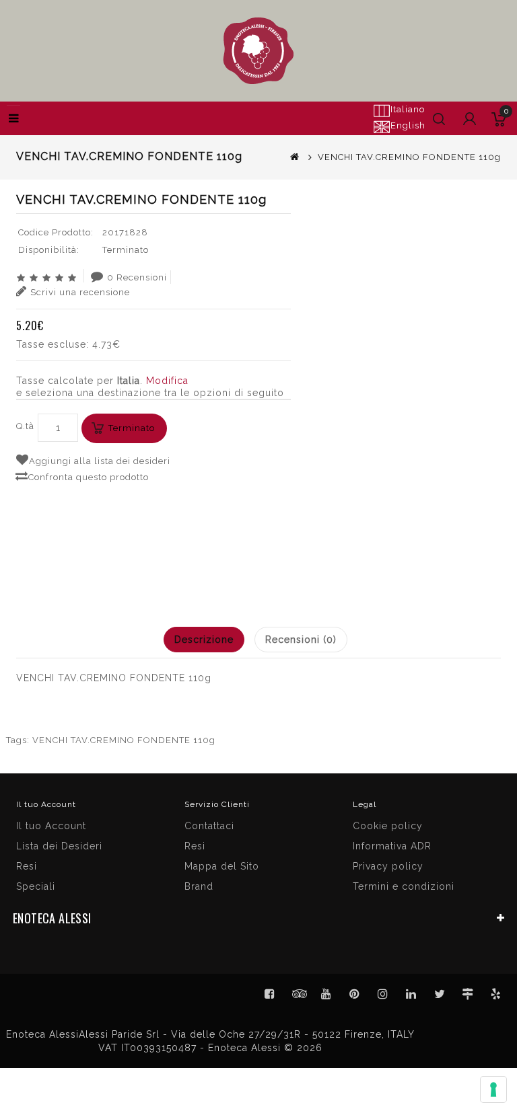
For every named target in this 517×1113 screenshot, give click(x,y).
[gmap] (468, 994)
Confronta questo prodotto (88, 477)
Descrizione (204, 639)
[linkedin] (411, 994)
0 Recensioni (137, 277)
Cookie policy (388, 825)
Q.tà (25, 426)
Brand (198, 886)
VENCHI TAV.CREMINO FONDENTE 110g (123, 740)
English (407, 125)
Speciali (35, 886)
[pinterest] (355, 994)
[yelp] (496, 994)
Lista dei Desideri (59, 846)
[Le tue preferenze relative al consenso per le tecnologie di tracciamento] (493, 1089)
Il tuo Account (51, 825)
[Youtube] (326, 994)
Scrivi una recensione (80, 292)
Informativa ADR (392, 846)
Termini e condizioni (403, 886)
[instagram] (383, 994)
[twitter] (439, 994)
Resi (194, 846)
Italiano (407, 109)
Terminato (131, 428)
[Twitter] (298, 994)
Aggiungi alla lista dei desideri (99, 461)
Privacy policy (388, 866)
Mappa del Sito (221, 866)
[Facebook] (270, 994)
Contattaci (209, 825)
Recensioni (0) (301, 639)
